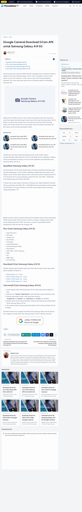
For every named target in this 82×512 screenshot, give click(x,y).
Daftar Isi (7, 59)
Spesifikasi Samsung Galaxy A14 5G (16, 62)
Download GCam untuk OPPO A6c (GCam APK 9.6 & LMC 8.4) (74, 118)
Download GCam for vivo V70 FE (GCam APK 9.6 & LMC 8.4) (28, 390)
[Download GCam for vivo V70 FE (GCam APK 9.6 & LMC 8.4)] (30, 383)
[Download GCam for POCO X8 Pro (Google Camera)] (10, 411)
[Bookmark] (5, 335)
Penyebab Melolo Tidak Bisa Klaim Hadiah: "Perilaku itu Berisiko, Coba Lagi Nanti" (71, 78)
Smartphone (39, 5)
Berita (24, 5)
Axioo (63, 140)
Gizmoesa (58, 486)
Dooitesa (57, 490)
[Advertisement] (41, 21)
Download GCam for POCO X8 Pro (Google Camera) (10, 418)
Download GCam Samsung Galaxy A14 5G (18, 66)
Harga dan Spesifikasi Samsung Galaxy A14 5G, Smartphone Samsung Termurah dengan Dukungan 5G (15, 343)
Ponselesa (58, 488)
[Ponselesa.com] (10, 5)
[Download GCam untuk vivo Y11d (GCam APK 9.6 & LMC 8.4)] (35, 141)
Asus (77, 136)
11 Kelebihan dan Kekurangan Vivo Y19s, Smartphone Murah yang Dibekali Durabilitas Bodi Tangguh (74, 102)
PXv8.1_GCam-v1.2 (12, 274)
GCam (6, 329)
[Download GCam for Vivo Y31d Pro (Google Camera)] (49, 383)
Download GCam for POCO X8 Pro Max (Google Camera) (28, 418)
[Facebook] (47, 334)
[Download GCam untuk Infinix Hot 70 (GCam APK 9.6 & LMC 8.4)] (6, 149)
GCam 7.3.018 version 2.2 (14, 281)
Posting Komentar (15, 334)
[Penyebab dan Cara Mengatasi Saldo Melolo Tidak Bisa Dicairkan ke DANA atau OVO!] (64, 94)
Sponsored (55, 5)
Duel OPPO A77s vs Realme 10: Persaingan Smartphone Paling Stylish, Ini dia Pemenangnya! (45, 343)
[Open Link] (80, 6)
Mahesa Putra (14, 353)
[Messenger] (43, 334)
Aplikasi (47, 5)
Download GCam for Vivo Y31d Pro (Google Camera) (48, 390)
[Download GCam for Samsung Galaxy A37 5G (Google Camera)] (49, 411)
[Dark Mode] (70, 6)
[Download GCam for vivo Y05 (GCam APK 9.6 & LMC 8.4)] (35, 149)
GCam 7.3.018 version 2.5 (14, 277)
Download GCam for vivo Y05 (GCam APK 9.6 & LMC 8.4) (10, 390)
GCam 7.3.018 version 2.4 (14, 279)
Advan (76, 132)
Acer (64, 132)
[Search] (77, 6)
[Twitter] (51, 334)
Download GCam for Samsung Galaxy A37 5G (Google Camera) (48, 418)
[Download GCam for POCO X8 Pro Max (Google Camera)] (30, 411)
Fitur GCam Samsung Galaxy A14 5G (16, 64)
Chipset (31, 5)
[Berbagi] (55, 334)
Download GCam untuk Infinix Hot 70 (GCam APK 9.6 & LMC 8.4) (18, 147)
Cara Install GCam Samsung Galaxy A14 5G (18, 68)
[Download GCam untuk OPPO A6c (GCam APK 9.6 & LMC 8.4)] (6, 141)
